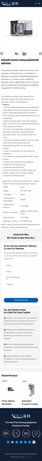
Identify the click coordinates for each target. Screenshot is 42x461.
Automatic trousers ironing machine (29, 403)
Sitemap (29, 457)
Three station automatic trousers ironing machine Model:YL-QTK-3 (11, 403)
